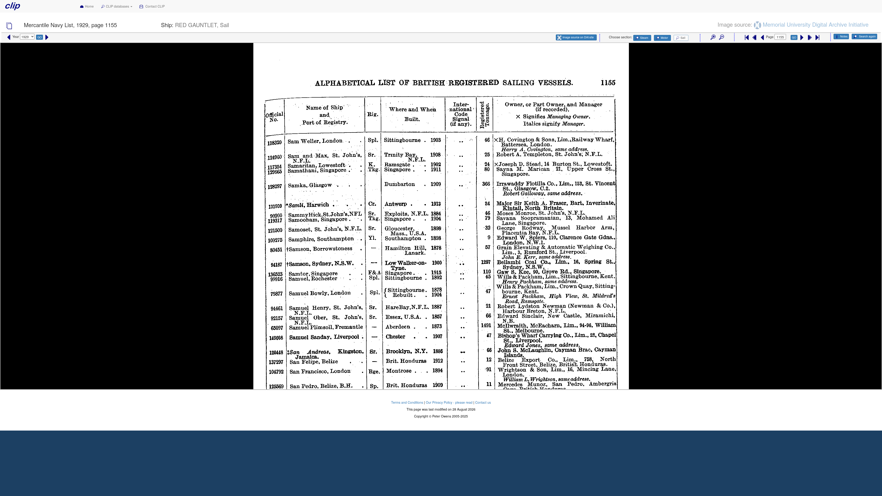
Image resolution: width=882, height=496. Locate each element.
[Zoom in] (712, 37)
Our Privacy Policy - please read (449, 402)
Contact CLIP (154, 6)
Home (89, 6)
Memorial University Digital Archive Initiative (815, 24)
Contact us (483, 402)
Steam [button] (644, 37)
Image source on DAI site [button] (578, 37)
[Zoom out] (721, 37)
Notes (844, 36)
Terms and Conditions (407, 402)
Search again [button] (867, 36)
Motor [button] (664, 37)
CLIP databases (118, 6)
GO (39, 37)
